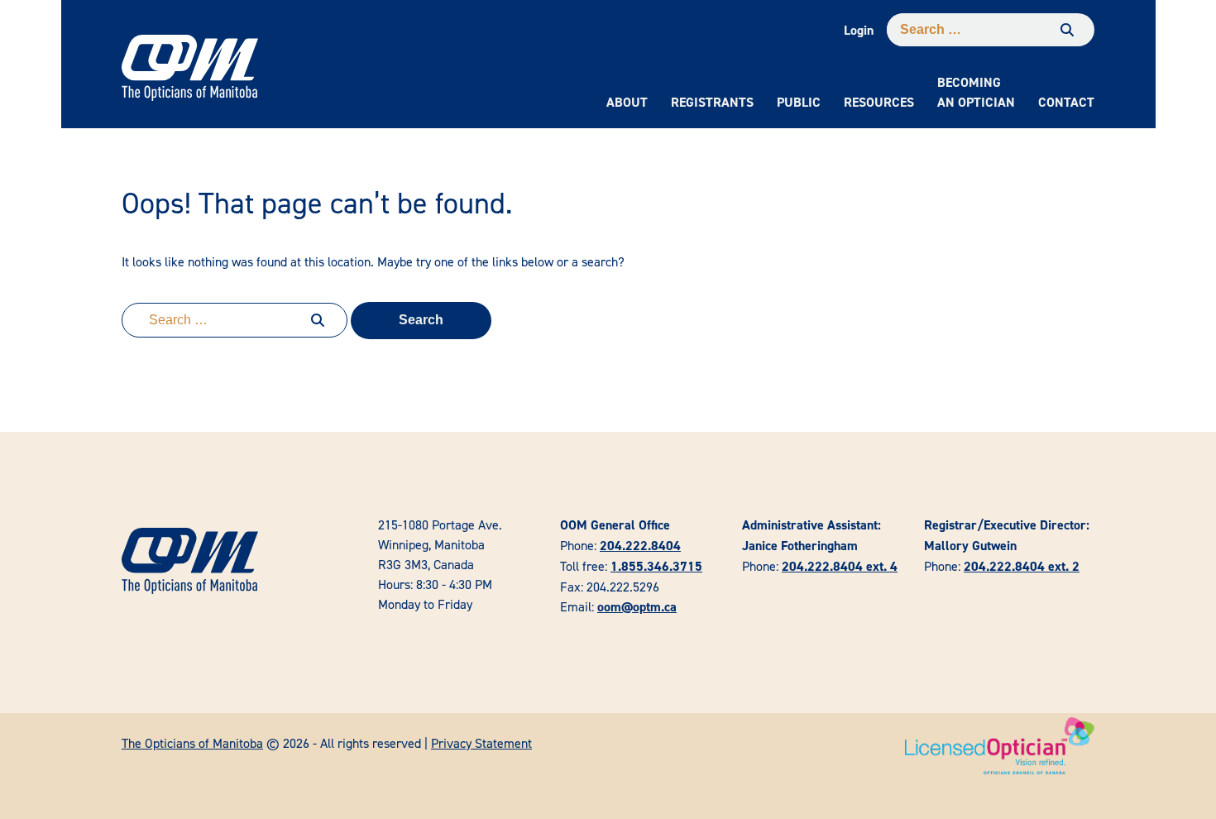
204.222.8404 (640, 545)
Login (859, 30)
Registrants (712, 102)
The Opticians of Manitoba (192, 743)
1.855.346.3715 (656, 566)
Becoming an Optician (976, 92)
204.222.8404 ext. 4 (840, 566)
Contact (1066, 102)
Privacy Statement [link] (481, 743)
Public (799, 102)
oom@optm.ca (637, 606)
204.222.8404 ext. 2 (1022, 566)
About (627, 102)
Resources (879, 102)
